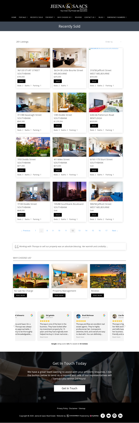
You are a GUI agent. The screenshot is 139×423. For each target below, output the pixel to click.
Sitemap (82, 408)
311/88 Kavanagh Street (29, 114)
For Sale (22, 17)
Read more (20, 295)
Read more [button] (23, 337)
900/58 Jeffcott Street (100, 204)
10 (59, 230)
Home (13, 17)
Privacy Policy (62, 408)
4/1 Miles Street (62, 159)
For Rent (49, 17)
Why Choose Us (64, 17)
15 (93, 230)
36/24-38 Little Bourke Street (68, 70)
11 (66, 230)
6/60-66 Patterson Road (102, 114)
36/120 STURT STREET (28, 70)
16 (100, 230)
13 (79, 230)
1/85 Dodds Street (63, 114)
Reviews (78, 17)
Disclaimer (73, 408)
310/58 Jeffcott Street (100, 70)
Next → (115, 230)
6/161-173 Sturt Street (101, 159)
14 (86, 230)
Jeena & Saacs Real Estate (45, 416)
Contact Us (89, 17)
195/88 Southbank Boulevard (68, 204)
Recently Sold (36, 17)
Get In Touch (69, 388)
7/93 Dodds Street (26, 159)
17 (106, 230)
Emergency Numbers (116, 17)
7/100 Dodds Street (27, 204)
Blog (101, 17)
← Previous (25, 230)
